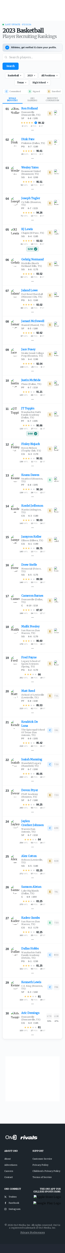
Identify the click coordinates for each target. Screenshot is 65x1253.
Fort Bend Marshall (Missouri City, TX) (32, 295)
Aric (30, 1013)
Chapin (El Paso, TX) (32, 233)
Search (10, 66)
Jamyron (31, 536)
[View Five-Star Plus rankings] (35, 122)
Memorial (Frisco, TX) (31, 570)
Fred (28, 657)
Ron (29, 108)
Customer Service (42, 1158)
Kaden (30, 917)
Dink (27, 139)
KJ (27, 229)
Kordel (32, 505)
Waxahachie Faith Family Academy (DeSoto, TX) (31, 955)
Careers (8, 1171)
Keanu (30, 475)
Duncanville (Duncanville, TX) (30, 113)
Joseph (30, 198)
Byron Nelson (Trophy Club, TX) (31, 449)
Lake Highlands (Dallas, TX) (30, 892)
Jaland (29, 290)
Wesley (29, 167)
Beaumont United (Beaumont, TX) (31, 172)
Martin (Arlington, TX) (31, 511)
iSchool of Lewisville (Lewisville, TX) (32, 696)
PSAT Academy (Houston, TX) (29, 795)
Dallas (30, 948)
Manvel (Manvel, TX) (32, 325)
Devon (29, 790)
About (7, 1158)
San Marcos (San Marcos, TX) (30, 631)
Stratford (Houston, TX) (32, 480)
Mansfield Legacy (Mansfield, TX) (31, 764)
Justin (31, 380)
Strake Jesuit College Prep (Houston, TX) (32, 354)
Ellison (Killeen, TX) (32, 540)
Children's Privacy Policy (46, 1171)
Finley (30, 444)
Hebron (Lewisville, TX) (32, 861)
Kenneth (31, 982)
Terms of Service (42, 1177)
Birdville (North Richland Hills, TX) (31, 264)
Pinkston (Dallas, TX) (33, 143)
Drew (29, 564)
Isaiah (31, 759)
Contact (8, 1177)
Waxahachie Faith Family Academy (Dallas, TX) (31, 415)
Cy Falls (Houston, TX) (31, 203)
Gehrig (32, 259)
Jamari (32, 321)
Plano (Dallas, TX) (31, 384)
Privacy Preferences (32, 1232)
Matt (28, 691)
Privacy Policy (40, 1165)
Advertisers (11, 1165)
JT (27, 408)
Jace (28, 349)
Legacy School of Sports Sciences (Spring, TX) (30, 664)
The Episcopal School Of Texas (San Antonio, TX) (33, 732)
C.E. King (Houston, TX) (32, 987)
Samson (31, 886)
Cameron (32, 595)
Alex (29, 856)
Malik (30, 626)
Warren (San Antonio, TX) (28, 830)
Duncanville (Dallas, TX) (32, 600)
